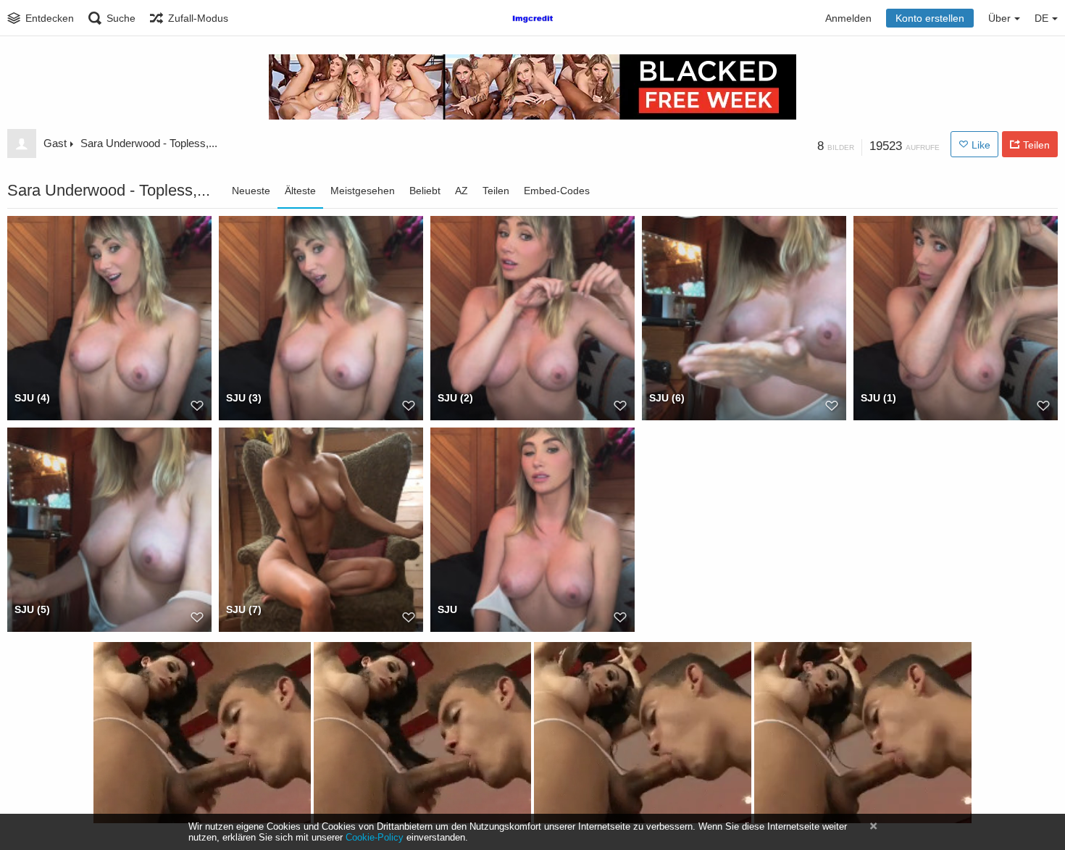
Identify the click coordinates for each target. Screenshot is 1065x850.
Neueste (251, 190)
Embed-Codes (557, 190)
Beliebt (424, 190)
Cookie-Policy (375, 837)
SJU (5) (32, 609)
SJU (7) (244, 609)
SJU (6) (667, 398)
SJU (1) (878, 398)
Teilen (496, 190)
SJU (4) (32, 398)
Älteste (300, 190)
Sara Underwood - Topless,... (148, 143)
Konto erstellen (929, 18)
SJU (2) (455, 398)
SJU (447, 609)
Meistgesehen (362, 190)
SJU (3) (244, 398)
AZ (461, 190)
